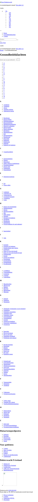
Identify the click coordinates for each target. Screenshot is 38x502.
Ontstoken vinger (8, 315)
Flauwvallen (7, 185)
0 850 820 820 (12, 490)
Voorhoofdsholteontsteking (11, 404)
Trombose (6, 385)
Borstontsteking (8, 135)
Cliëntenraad (7, 456)
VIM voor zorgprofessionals (11, 468)
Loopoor (6, 275)
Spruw (5, 374)
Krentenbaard (7, 262)
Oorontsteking (7, 318)
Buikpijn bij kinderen (9, 145)
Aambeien (6, 105)
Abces (5, 108)
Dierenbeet (7, 162)
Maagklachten (7, 284)
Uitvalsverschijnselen (9, 394)
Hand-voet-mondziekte (10, 206)
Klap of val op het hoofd (10, 251)
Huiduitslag (7, 222)
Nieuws (6, 451)
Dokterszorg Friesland (10, 465)
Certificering (7, 467)
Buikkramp (7, 142)
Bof (5, 134)
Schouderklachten (9, 362)
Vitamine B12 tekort (9, 402)
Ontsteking (7, 310)
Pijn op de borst (8, 334)
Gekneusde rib (8, 195)
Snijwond (6, 367)
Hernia (5, 210)
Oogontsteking (8, 316)
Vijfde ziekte (7, 400)
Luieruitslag (7, 277)
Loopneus (6, 274)
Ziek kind (6, 424)
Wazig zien (7, 412)
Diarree (6, 160)
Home (5, 33)
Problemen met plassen (10, 338)
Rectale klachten (8, 344)
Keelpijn (6, 245)
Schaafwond (7, 361)
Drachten (6, 436)
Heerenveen (7, 438)
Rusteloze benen (8, 354)
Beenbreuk (7, 118)
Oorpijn (6, 320)
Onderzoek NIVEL (9, 498)
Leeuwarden (7, 439)
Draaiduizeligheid (8, 165)
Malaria (6, 287)
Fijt (4, 183)
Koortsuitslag (7, 260)
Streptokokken (8, 375)
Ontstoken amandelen (10, 312)
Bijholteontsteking (9, 121)
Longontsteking (8, 272)
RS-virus (6, 352)
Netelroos (6, 300)
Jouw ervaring (7, 450)
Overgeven (7, 324)
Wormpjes (6, 417)
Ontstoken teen (8, 313)
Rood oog (6, 351)
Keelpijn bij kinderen (9, 246)
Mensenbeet (7, 290)
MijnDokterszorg (8, 470)
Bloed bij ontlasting (9, 126)
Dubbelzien (7, 168)
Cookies (6, 496)
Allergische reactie (9, 111)
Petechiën (6, 331)
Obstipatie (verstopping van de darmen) (15, 308)
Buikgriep (6, 140)
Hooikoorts (7, 221)
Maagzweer (7, 285)
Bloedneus (6, 130)
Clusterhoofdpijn (8, 152)
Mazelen (6, 288)
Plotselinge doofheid (9, 336)
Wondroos (6, 415)
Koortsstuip (7, 259)
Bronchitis (6, 138)
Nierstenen (7, 302)
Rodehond (6, 349)
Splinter (6, 372)
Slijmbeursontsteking (9, 366)
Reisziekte (6, 346)
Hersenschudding (8, 211)
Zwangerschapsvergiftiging (11, 427)
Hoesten (6, 216)
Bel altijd (20, 5)
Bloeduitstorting (8, 132)
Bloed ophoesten (8, 129)
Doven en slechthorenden (11, 455)
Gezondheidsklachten (10, 34)
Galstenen (6, 192)
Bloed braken (7, 127)
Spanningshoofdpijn (9, 369)
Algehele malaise (8, 109)
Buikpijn (6, 143)
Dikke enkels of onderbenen (11, 163)
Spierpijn (6, 370)
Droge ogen (7, 166)
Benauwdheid (7, 119)
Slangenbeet (7, 364)
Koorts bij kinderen (9, 257)
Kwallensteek (7, 264)
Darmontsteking (8, 158)
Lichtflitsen (7, 270)
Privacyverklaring (8, 495)
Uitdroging (7, 392)
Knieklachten (7, 254)
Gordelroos (7, 198)
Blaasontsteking (8, 123)
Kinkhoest (6, 249)
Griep (5, 200)
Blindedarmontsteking (10, 124)
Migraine (6, 292)
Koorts (5, 256)
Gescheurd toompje (9, 196)
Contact (6, 36)
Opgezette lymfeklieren (10, 323)
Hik (5, 213)
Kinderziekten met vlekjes (11, 248)
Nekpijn (6, 298)
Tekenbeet (6, 384)
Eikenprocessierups (9, 176)
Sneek (5, 441)
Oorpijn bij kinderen (9, 321)
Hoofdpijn (6, 219)
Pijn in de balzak (8, 333)
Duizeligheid (7, 170)
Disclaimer (7, 499)
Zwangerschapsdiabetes (10, 425)
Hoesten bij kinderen (9, 218)
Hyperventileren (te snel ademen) (13, 224)
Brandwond (7, 137)
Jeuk (5, 238)
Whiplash (6, 414)
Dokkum (6, 434)
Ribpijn (6, 348)
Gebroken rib (7, 193)
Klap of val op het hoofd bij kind (13, 253)
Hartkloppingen (8, 208)
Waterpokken (7, 411)
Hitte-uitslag (7, 214)
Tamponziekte (7, 382)
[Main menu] (0, 30)
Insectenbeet (7, 231)
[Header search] (0, 41)
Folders (6, 453)
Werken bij (7, 464)
